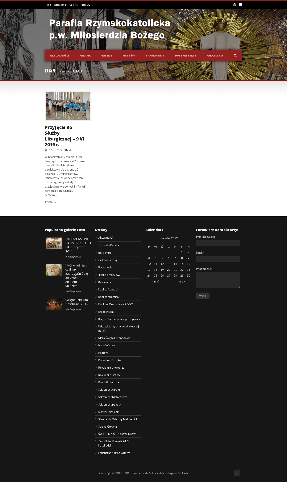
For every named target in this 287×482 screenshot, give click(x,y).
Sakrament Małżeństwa (112, 397)
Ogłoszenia (60, 4)
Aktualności (59, 55)
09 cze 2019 (55, 150)
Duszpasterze (185, 55)
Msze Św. (85, 4)
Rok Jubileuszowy (109, 375)
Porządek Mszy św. (110, 360)
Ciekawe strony (107, 260)
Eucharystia (105, 267)
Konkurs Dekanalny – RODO (115, 304)
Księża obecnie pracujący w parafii (119, 319)
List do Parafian (110, 245)
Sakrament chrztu (109, 389)
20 (168, 269)
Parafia (85, 55)
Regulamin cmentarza (111, 367)
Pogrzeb (103, 353)
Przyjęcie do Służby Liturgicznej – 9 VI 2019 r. (64, 135)
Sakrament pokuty (109, 404)
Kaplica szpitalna (108, 296)
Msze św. (129, 55)
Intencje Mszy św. (109, 274)
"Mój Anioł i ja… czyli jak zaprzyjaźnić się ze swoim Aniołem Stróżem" (76, 275)
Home (48, 4)
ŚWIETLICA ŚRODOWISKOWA (117, 434)
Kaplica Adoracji (108, 289)
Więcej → (50, 201)
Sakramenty (155, 55)
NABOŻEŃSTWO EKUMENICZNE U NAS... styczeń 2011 (78, 245)
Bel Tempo (105, 252)
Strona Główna (107, 426)
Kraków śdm (106, 311)
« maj (155, 281)
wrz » (182, 281)
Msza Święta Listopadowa (114, 338)
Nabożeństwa (106, 345)
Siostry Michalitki (108, 412)
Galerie (73, 4)
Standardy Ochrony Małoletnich (118, 419)
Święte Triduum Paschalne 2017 (76, 302)
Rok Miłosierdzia (108, 382)
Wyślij (202, 295)
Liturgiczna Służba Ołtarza (114, 452)
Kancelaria (215, 55)
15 (182, 263)
